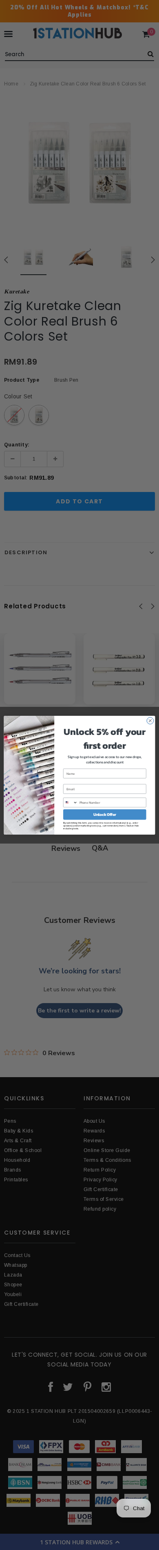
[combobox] (70, 802)
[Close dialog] (150, 720)
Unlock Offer (104, 814)
